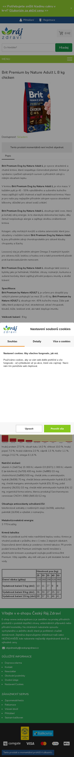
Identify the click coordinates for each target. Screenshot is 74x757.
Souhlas (12, 341)
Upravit (29, 428)
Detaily (37, 341)
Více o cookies (61, 341)
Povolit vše (57, 428)
